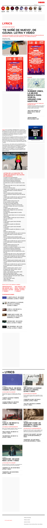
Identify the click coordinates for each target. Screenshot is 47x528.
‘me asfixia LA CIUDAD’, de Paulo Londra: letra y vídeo (15, 304)
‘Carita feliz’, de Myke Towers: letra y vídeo (15, 297)
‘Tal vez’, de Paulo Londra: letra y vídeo (32, 404)
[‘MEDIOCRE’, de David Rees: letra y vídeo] (4, 321)
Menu (2, 5)
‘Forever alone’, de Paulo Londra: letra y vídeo (32, 400)
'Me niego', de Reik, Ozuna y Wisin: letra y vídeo (20, 289)
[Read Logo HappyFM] (8, 2)
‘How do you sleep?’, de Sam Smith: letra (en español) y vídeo (32, 435)
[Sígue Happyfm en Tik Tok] (43, 2)
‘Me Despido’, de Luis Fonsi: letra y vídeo (14, 327)
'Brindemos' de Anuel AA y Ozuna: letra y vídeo (7, 289)
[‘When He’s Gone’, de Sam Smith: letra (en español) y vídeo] (4, 315)
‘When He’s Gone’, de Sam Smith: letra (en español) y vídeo (15, 316)
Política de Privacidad (27, 517)
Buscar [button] (44, 4)
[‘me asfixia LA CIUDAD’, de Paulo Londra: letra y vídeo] (4, 303)
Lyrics (7, 23)
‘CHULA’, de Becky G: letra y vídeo (14, 309)
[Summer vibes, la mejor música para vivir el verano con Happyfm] (36, 83)
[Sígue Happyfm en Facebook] (39, 2)
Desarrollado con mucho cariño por (33, 524)
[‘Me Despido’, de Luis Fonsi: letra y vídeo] (4, 327)
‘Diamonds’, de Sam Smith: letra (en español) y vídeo (32, 440)
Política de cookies (27, 519)
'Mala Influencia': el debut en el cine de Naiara (34, 112)
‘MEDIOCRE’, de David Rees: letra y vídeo (14, 321)
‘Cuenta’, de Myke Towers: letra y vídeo (10, 398)
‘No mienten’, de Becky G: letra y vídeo (10, 436)
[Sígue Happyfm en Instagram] (40, 2)
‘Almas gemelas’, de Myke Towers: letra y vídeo (10, 402)
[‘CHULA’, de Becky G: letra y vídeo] (4, 309)
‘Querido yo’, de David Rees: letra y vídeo (11, 468)
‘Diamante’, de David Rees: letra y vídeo (10, 472)
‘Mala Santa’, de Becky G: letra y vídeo (10, 432)
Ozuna (3, 129)
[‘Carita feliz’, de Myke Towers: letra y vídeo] (4, 297)
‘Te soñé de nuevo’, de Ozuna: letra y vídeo (19, 31)
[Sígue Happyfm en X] (42, 2)
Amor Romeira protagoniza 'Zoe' (33, 118)
